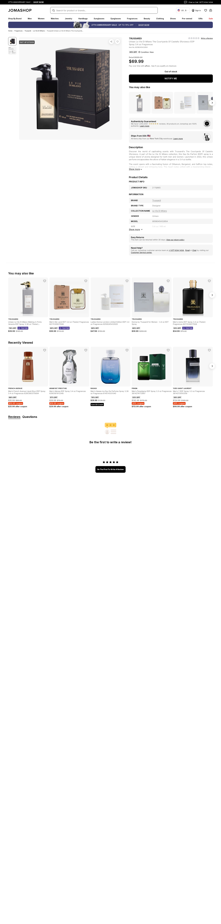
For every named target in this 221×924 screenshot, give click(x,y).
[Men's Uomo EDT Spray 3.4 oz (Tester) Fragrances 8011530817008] (209, 281)
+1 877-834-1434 (176, 250)
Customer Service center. (141, 252)
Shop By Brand (14, 18)
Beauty (147, 18)
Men (30, 18)
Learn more (144, 126)
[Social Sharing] (111, 41)
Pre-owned (187, 18)
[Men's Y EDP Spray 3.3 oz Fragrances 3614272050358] (209, 350)
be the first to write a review (110, 469)
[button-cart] (210, 10)
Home (10, 31)
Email (187, 250)
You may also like (139, 87)
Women (41, 18)
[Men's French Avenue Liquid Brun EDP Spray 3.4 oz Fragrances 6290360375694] (44, 350)
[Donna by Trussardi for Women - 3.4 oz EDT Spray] (168, 281)
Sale (211, 18)
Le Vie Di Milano (39, 31)
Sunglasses (99, 18)
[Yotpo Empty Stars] (194, 38)
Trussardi (28, 31)
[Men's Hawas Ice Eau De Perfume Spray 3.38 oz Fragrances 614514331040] (127, 350)
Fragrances (132, 18)
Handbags (83, 18)
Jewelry (68, 18)
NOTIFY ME (171, 78)
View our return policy (175, 240)
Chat (194, 250)
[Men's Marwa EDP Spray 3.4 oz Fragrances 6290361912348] (85, 350)
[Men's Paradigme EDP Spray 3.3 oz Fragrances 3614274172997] (168, 350)
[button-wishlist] (205, 10)
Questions (29, 417)
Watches (55, 18)
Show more (134, 169)
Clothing (160, 18)
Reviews (14, 417)
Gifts (200, 18)
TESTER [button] (24, 328)
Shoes (173, 18)
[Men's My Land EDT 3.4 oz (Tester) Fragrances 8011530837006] (85, 281)
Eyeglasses (116, 18)
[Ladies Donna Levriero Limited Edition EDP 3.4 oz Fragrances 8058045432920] (127, 281)
